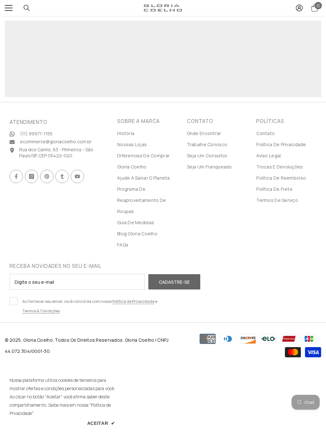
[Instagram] (31, 176)
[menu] (8, 8)
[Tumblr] (62, 176)
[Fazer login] (299, 8)
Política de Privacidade (133, 301)
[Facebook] (16, 176)
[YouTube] (77, 176)
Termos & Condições (41, 311)
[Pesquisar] (27, 8)
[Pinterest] (46, 176)
